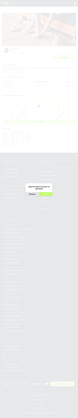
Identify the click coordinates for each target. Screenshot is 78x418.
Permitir (46, 194)
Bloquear (32, 194)
